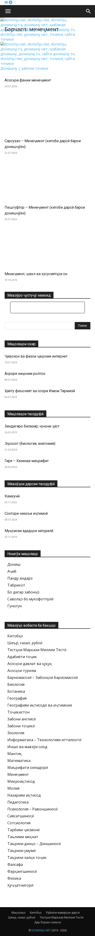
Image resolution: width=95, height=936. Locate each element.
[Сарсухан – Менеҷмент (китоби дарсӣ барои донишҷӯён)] (47, 116)
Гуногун (14, 605)
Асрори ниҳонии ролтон (25, 373)
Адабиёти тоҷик (22, 656)
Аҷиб (11, 571)
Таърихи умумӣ (21, 850)
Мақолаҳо (19, 913)
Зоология (15, 732)
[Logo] (40, 39)
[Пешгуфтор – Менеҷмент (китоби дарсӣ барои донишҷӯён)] (47, 183)
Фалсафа (15, 864)
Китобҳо (15, 635)
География (17, 698)
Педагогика (18, 802)
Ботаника (16, 691)
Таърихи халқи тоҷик (27, 857)
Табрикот (16, 585)
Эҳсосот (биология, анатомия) (30, 443)
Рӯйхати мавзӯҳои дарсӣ (63, 913)
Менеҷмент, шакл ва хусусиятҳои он (36, 274)
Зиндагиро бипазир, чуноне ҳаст (32, 426)
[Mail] (7, 2)
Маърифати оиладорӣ (27, 767)
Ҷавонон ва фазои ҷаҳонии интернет (36, 356)
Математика (18, 760)
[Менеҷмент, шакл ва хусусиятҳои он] (47, 249)
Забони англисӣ (21, 719)
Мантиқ (14, 753)
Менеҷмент (18, 774)
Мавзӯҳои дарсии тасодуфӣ (31, 484)
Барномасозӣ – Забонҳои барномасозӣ (42, 677)
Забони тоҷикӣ (21, 725)
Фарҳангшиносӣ (22, 871)
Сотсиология (18, 822)
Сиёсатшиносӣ (20, 816)
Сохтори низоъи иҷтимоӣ (26, 513)
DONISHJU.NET (41, 930)
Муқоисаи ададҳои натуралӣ (29, 531)
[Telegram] (10, 2)
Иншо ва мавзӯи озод (27, 746)
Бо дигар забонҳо (23, 592)
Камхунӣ (12, 496)
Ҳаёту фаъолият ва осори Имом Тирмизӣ (40, 391)
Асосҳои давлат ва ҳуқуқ (29, 663)
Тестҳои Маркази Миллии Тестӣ (36, 649)
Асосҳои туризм (21, 670)
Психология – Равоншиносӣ (32, 809)
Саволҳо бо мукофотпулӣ (30, 599)
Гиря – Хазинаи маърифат (27, 461)
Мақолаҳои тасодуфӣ (25, 414)
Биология (15, 684)
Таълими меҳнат (22, 836)
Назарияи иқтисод (24, 795)
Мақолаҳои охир (21, 344)
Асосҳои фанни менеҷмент (28, 80)
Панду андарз (20, 578)
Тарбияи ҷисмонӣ (23, 829)
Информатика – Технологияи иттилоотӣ (44, 739)
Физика (14, 878)
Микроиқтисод (21, 781)
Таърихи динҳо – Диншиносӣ (34, 843)
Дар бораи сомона (47, 922)
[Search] (88, 11)
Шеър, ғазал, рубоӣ (24, 642)
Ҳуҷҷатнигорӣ (20, 885)
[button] (7, 11)
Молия (13, 788)
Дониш (13, 564)
